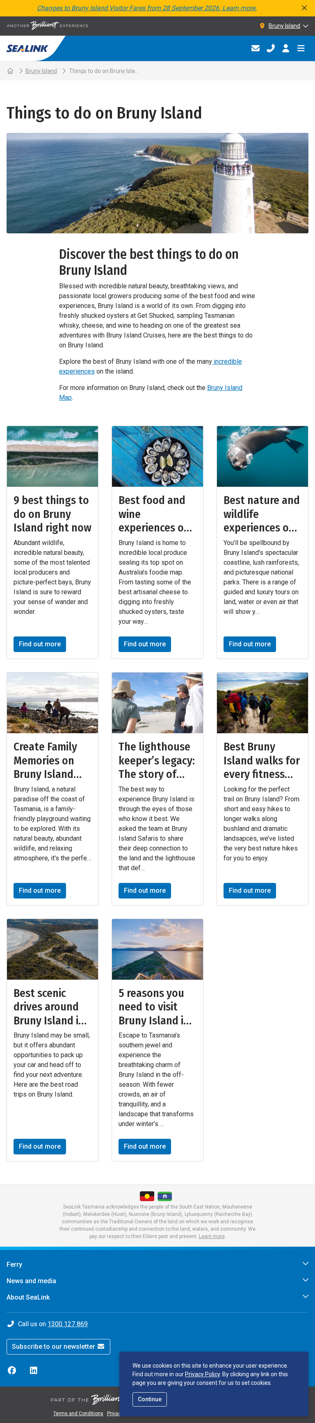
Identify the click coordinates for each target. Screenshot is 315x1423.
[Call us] (270, 48)
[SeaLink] (33, 48)
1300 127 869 (68, 1324)
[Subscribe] (255, 48)
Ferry (14, 1264)
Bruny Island (41, 71)
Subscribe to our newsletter (54, 1346)
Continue (150, 1399)
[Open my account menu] (285, 48)
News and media (31, 1281)
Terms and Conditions (78, 1413)
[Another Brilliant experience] (48, 26)
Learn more (212, 1236)
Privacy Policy (202, 1374)
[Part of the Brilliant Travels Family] (112, 1399)
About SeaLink (28, 1297)
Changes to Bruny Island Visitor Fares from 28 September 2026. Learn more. (147, 8)
